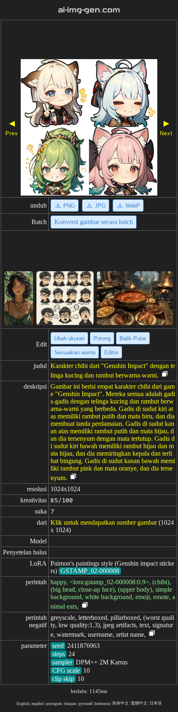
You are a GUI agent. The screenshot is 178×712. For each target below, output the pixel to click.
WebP (132, 206)
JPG (100, 206)
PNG (69, 206)
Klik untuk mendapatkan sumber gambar (104, 522)
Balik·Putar (133, 338)
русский (85, 703)
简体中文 (120, 703)
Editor (111, 352)
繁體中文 (139, 703)
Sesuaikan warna (74, 352)
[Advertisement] (89, 40)
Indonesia (102, 703)
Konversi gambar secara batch (93, 221)
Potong (102, 338)
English (23, 703)
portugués (54, 703)
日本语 (155, 703)
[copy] (165, 374)
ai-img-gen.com (89, 9)
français (70, 703)
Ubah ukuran (69, 338)
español (37, 703)
